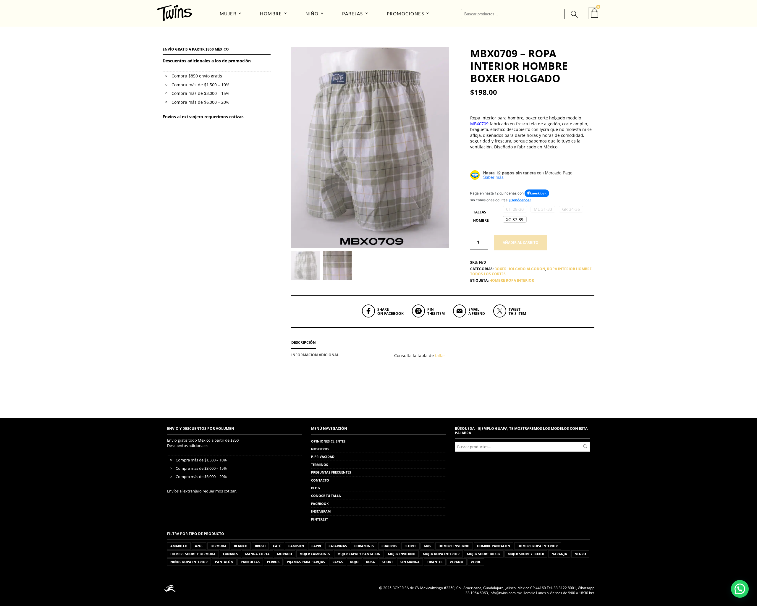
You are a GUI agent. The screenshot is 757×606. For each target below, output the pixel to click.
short (387, 562)
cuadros (389, 546)
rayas (337, 562)
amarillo (178, 546)
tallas (441, 355)
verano (456, 562)
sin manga (410, 562)
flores (410, 546)
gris (427, 546)
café (277, 546)
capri (316, 546)
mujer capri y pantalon (359, 554)
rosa (370, 562)
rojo (354, 562)
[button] (515, 209)
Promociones (405, 14)
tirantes (434, 562)
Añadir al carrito (520, 242)
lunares (230, 554)
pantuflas (250, 562)
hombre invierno (454, 546)
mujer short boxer (483, 554)
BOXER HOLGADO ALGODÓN (519, 268)
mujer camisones (315, 554)
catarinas (338, 546)
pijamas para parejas (306, 562)
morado (284, 554)
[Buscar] (574, 14)
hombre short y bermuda (193, 554)
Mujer (228, 14)
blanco (241, 546)
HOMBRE (271, 14)
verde (476, 562)
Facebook (320, 503)
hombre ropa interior (511, 280)
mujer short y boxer (526, 554)
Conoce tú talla (326, 495)
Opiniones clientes (328, 441)
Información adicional (315, 354)
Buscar (585, 446)
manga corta (257, 554)
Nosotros (320, 449)
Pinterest (319, 519)
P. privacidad (322, 456)
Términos (319, 464)
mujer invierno (401, 554)
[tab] (336, 343)
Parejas (352, 14)
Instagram (321, 511)
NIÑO (311, 14)
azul (199, 546)
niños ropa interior (189, 562)
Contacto (320, 480)
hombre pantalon (493, 546)
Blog (315, 488)
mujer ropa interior (441, 554)
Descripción (303, 342)
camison (296, 546)
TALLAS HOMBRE (481, 216)
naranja (559, 554)
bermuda (219, 546)
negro (580, 554)
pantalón (224, 562)
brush (260, 546)
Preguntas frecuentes (331, 472)
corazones (364, 546)
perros (273, 562)
